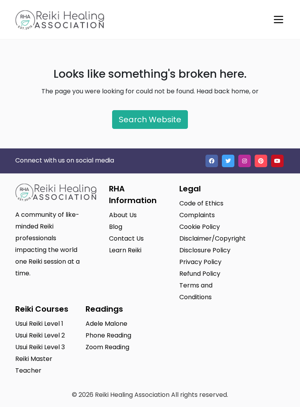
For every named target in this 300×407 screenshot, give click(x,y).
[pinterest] (261, 161)
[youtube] (277, 161)
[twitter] (228, 161)
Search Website (150, 119)
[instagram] (244, 161)
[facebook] (211, 161)
